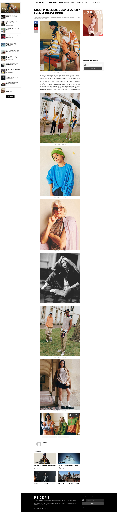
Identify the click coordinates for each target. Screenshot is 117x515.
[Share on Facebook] (36, 22)
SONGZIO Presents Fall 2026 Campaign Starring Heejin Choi (12, 76)
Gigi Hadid (69, 17)
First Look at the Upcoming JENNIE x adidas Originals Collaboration (11, 44)
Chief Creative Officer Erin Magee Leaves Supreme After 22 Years (12, 51)
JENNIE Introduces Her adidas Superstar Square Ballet (12, 64)
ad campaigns (45, 436)
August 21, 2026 (37, 468)
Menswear (39, 18)
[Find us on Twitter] (90, 2)
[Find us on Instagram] (93, 2)
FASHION (55, 2)
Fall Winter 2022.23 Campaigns (55, 17)
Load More (10, 96)
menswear (60, 436)
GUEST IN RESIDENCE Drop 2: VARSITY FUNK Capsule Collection (9, 9)
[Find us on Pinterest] (95, 2)
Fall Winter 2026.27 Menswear (41, 462)
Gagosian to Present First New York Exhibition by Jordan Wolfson (13, 57)
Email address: (86, 65)
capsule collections (53, 436)
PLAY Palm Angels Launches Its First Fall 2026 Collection (68, 484)
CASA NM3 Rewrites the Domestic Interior (13, 70)
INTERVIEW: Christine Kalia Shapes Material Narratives (11, 16)
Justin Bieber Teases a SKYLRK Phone (12, 29)
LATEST (50, 2)
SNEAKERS (61, 2)
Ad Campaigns (38, 17)
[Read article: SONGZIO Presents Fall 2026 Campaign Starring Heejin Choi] (45, 476)
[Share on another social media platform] (36, 31)
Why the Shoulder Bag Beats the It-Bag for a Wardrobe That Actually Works (12, 90)
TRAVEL (78, 2)
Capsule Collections (45, 17)
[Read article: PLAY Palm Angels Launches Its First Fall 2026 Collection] (69, 476)
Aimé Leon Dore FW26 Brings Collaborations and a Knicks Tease (12, 22)
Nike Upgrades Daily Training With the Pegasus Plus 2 (13, 35)
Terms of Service (45, 504)
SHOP (86, 2)
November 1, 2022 (37, 15)
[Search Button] (103, 2)
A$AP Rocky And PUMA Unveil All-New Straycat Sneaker (13, 83)
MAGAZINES (66, 2)
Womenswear (44, 18)
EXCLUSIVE (73, 2)
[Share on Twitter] (36, 25)
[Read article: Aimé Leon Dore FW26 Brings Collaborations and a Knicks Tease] (45, 458)
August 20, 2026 (37, 486)
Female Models (64, 17)
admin (45, 442)
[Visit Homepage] (40, 2)
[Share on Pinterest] (36, 28)
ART (82, 2)
